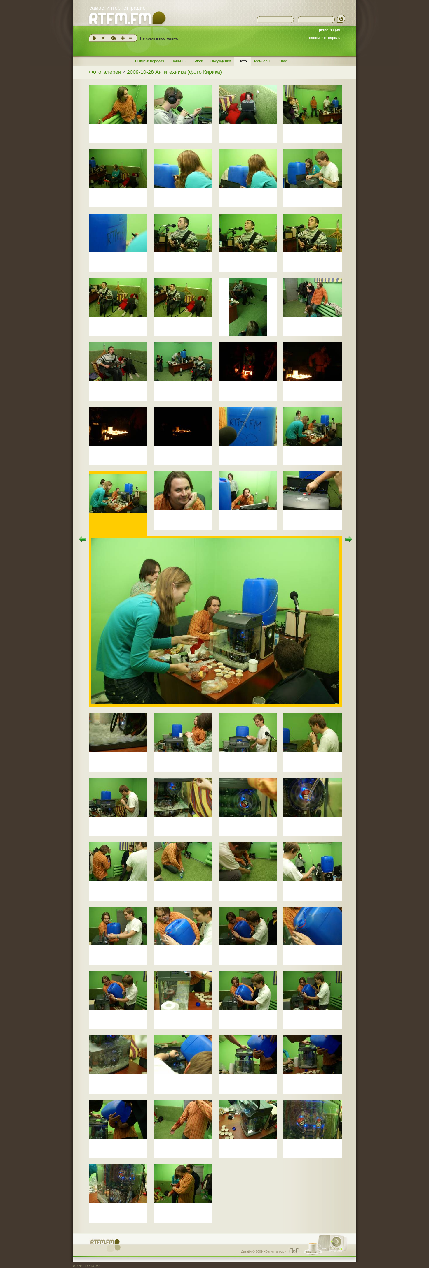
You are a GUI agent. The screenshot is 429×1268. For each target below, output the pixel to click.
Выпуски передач (149, 61)
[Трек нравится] (122, 38)
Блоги (198, 61)
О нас (282, 61)
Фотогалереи (105, 72)
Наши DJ (178, 61)
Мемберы (262, 61)
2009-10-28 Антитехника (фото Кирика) (174, 72)
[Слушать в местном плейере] (94, 38)
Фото (242, 61)
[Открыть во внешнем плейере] (103, 38)
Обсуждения (220, 61)
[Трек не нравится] (130, 38)
